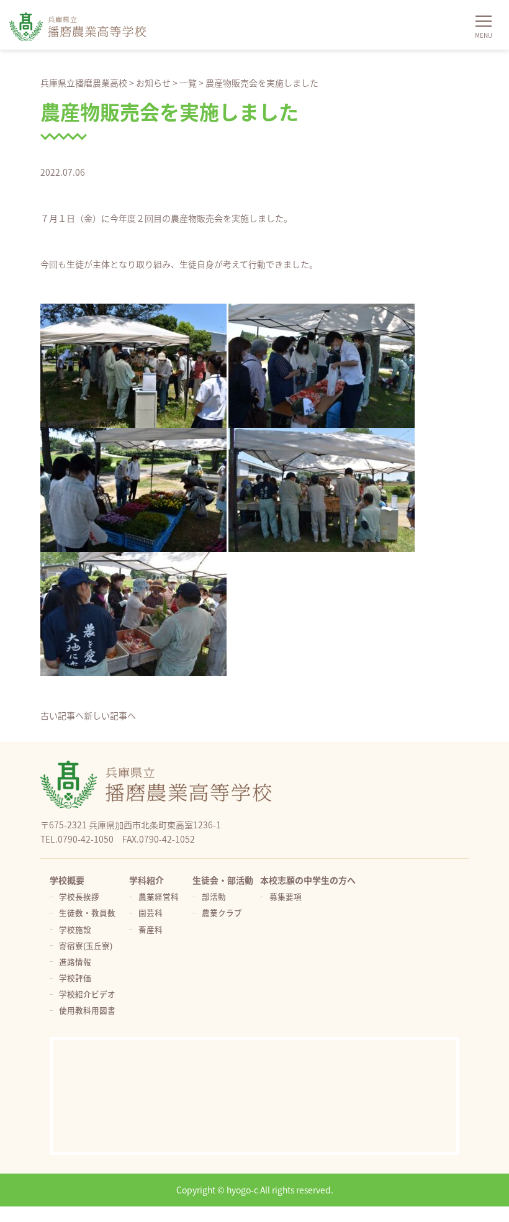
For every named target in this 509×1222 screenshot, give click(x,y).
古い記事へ (62, 715)
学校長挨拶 (79, 896)
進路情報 (75, 961)
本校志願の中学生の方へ (308, 880)
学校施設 (75, 929)
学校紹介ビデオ (87, 994)
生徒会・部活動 (222, 880)
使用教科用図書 (87, 1010)
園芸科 (150, 912)
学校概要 (67, 880)
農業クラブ (222, 912)
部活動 (214, 896)
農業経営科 (158, 896)
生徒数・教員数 (87, 912)
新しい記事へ (110, 715)
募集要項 (285, 896)
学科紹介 (146, 880)
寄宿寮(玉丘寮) (85, 945)
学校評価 (75, 978)
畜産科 (150, 929)
